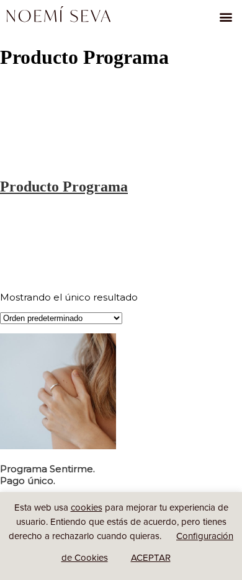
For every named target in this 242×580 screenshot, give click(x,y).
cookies (86, 507)
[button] (225, 16)
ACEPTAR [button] (151, 557)
